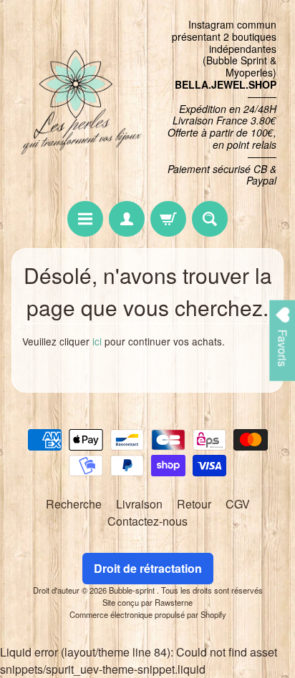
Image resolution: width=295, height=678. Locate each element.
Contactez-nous (147, 521)
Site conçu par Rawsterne (147, 602)
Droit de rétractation (148, 568)
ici (97, 341)
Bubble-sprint (133, 590)
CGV (238, 504)
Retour (194, 504)
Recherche (74, 504)
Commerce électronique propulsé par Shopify (147, 614)
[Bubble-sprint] (79, 103)
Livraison (139, 504)
